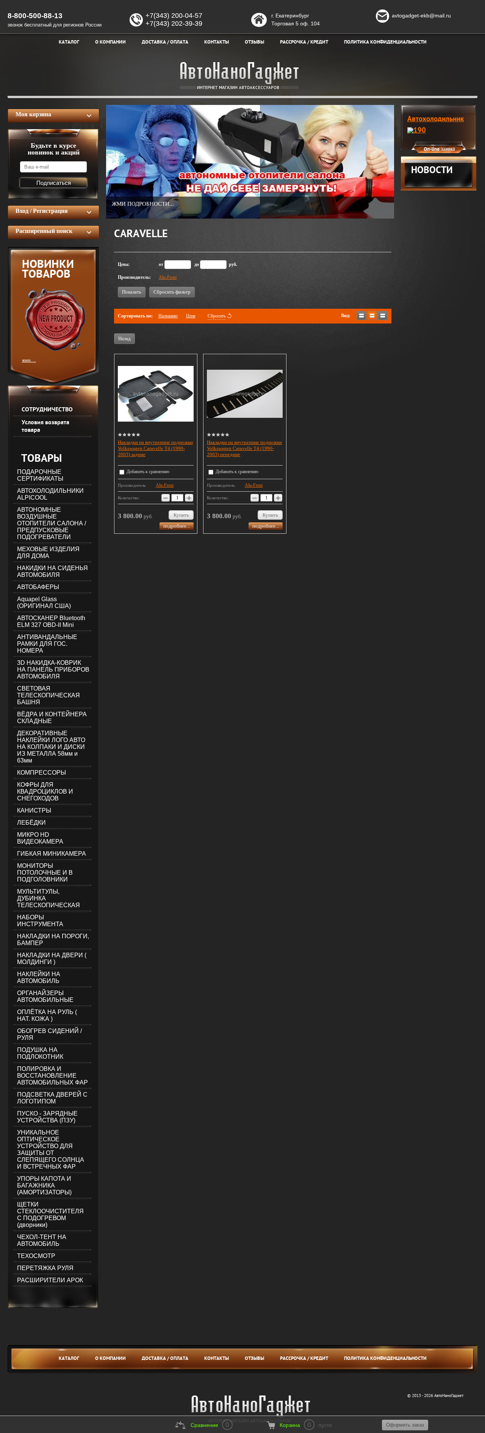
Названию (168, 316)
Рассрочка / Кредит (304, 1359)
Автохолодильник (435, 119)
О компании (110, 1359)
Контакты (216, 1359)
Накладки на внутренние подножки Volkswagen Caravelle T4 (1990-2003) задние (155, 448)
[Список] (361, 315)
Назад (124, 338)
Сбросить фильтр (172, 292)
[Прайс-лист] (383, 315)
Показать (131, 292)
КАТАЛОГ (69, 1359)
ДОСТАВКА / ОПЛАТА (165, 1359)
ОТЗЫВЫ (254, 1359)
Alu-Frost (168, 277)
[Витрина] (372, 315)
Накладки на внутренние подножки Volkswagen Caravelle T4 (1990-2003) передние (244, 448)
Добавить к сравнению (147, 471)
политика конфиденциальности (385, 1359)
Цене (191, 316)
